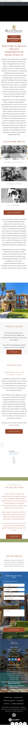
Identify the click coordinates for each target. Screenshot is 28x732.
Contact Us (7, 703)
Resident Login (9, 697)
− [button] (2, 446)
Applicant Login (18, 697)
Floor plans (14, 40)
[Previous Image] (2, 300)
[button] (23, 4)
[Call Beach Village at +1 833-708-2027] (25, 4)
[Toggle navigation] (2, 4)
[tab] (11, 316)
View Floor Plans (14, 431)
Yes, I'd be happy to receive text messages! (13, 603)
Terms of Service (7, 625)
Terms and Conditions (9, 700)
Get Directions (14, 536)
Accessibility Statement (17, 703)
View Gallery (14, 352)
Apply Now (14, 36)
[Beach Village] (14, 460)
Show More (22, 606)
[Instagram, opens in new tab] (15, 659)
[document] (14, 460)
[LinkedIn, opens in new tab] (12, 659)
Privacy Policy (11, 623)
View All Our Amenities (14, 212)
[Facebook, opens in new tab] (9, 659)
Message (7, 611)
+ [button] (2, 445)
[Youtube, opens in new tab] (18, 659)
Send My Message (14, 629)
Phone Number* (9, 598)
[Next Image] (26, 300)
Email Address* (9, 594)
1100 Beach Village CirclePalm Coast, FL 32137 (14, 453)
